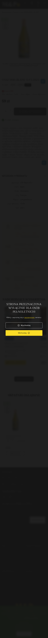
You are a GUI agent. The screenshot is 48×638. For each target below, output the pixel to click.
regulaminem (29, 317)
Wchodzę (22, 333)
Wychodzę (25, 325)
